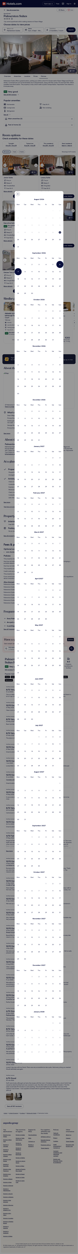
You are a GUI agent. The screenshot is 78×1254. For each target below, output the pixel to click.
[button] (52, 210)
